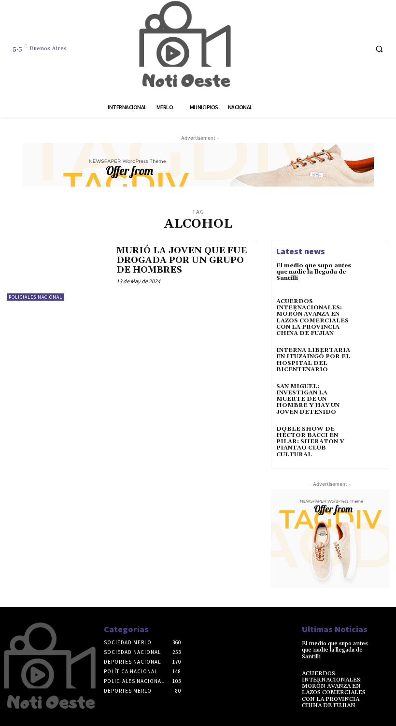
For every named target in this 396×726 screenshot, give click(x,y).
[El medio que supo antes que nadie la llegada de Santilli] (370, 276)
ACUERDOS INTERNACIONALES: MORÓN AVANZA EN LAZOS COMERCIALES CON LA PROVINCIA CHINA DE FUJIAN (312, 317)
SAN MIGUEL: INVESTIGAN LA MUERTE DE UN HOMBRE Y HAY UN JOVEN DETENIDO (307, 399)
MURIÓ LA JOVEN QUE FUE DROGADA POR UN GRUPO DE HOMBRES (181, 260)
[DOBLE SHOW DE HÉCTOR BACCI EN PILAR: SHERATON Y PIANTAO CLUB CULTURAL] (370, 440)
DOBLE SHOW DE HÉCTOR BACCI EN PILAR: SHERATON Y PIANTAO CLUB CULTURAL (310, 441)
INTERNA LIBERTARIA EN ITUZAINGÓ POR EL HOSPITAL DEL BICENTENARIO (313, 360)
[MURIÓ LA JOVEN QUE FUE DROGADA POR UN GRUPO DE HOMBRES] (57, 271)
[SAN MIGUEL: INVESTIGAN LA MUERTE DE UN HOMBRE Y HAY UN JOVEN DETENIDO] (370, 397)
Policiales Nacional (35, 297)
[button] (379, 49)
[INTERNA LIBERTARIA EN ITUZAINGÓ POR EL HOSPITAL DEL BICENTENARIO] (370, 361)
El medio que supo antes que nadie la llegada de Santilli (313, 272)
